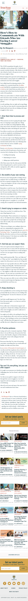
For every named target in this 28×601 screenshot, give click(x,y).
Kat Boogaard (8, 48)
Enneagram (3, 465)
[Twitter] (9, 51)
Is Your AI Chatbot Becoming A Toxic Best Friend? (6, 541)
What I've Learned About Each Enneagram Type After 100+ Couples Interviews (20, 542)
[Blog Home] (5, 8)
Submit (23, 423)
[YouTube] (14, 583)
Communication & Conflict (8, 59)
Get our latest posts (14, 416)
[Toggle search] (23, 8)
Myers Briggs (4, 441)
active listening (9, 148)
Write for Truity (14, 591)
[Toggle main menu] (27, 8)
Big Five (2, 537)
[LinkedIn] (12, 51)
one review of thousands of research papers (13, 348)
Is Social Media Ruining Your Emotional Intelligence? (7, 520)
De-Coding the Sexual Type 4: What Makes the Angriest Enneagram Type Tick (20, 519)
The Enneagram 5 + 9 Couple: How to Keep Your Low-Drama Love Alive (6, 470)
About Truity (4, 588)
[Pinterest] (15, 51)
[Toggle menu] (3, 3)
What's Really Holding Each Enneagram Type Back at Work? (6, 497)
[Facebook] (7, 51)
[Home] (15, 3)
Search (13, 588)
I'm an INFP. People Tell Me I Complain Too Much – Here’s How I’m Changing (7, 446)
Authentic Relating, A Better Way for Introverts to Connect (20, 471)
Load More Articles (14, 555)
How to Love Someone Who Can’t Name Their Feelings (20, 497)
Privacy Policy (23, 588)
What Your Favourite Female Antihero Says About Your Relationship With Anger (20, 446)
